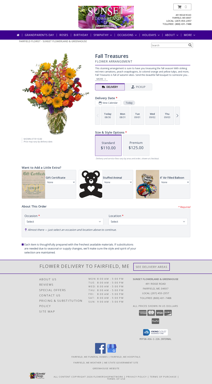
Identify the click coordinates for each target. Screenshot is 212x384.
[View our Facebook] (100, 352)
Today (129, 102)
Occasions (125, 35)
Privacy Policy (136, 376)
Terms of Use (116, 378)
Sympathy (101, 35)
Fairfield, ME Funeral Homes (90, 356)
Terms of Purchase (163, 376)
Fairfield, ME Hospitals (125, 356)
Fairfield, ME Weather (87, 362)
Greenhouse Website (106, 368)
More (188, 35)
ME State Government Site (121, 362)
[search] (190, 45)
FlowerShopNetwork (108, 376)
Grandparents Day (39, 35)
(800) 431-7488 (183, 24)
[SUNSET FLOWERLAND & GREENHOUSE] (106, 17)
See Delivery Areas (151, 267)
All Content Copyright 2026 (73, 376)
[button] (182, 7)
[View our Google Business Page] (111, 352)
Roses (63, 35)
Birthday (81, 35)
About (170, 35)
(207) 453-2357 (183, 20)
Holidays (149, 35)
